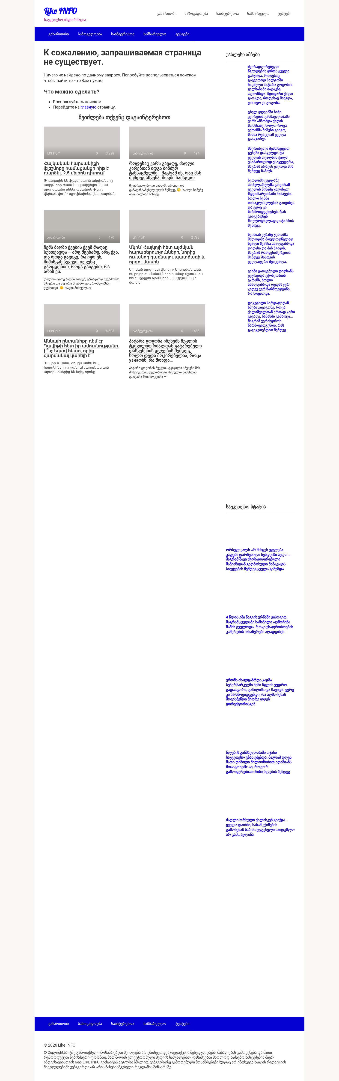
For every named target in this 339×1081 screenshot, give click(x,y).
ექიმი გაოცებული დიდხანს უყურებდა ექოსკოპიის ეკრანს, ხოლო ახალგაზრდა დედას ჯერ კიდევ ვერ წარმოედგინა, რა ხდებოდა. (271, 282)
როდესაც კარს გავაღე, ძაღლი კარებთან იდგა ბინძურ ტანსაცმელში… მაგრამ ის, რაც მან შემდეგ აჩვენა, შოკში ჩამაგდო (165, 171)
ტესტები (284, 14)
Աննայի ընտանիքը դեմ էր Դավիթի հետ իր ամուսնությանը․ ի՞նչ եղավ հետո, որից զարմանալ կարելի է (81, 348)
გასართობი (166, 14)
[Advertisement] (260, 422)
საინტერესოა (227, 14)
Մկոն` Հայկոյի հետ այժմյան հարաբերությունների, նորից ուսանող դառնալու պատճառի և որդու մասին (167, 254)
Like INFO (60, 11)
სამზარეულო (258, 14)
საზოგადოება (196, 14)
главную (88, 107)
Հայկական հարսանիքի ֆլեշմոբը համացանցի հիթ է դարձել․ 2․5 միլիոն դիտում (76, 168)
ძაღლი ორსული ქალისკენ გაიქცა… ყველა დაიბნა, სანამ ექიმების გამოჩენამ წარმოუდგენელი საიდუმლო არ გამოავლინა (260, 827)
